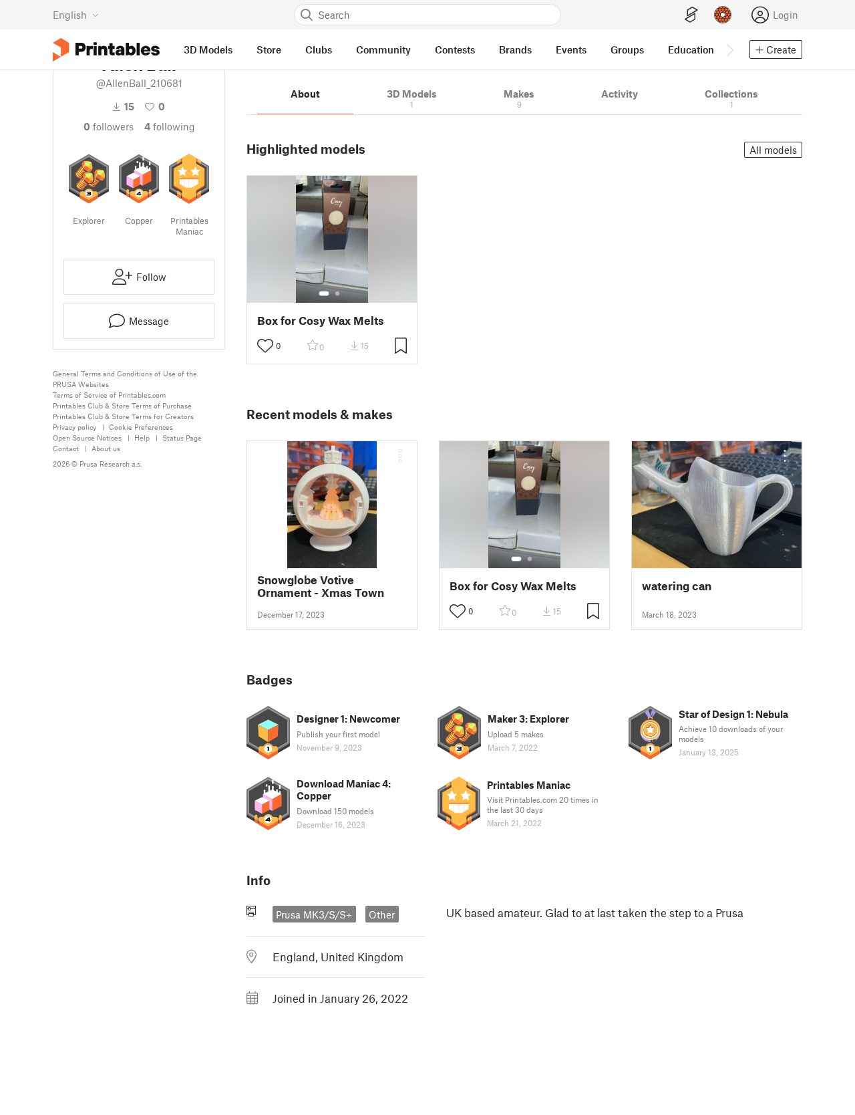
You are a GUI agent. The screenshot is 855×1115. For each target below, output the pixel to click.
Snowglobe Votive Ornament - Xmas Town (320, 586)
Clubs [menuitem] (318, 49)
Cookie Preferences (141, 426)
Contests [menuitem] (455, 49)
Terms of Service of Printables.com (109, 394)
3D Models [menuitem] (208, 49)
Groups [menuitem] (627, 49)
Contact (66, 448)
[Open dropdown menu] (400, 456)
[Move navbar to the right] (729, 49)
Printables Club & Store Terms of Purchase (122, 405)
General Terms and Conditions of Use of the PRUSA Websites (125, 378)
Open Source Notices (87, 437)
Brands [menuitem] (515, 49)
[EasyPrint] (691, 15)
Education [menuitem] (691, 49)
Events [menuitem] (571, 49)
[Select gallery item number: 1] (324, 293)
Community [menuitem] (383, 49)
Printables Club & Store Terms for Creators (123, 416)
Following (169, 126)
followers (108, 126)
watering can (676, 586)
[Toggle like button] (265, 346)
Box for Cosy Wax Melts (320, 320)
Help (142, 437)
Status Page (182, 437)
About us (106, 448)
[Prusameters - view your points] (722, 14)
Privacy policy (74, 426)
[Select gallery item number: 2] (337, 293)
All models (773, 150)
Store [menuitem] (268, 49)
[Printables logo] (106, 49)
